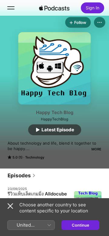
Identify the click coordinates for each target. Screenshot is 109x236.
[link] (22, 175)
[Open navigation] (11, 8)
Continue (80, 225)
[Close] (10, 206)
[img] (54, 8)
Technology (34, 157)
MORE (96, 149)
